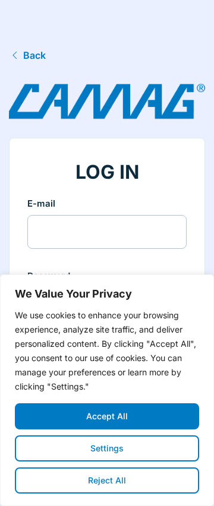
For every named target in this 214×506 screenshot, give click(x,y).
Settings (107, 448)
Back (34, 55)
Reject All (107, 480)
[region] (107, 390)
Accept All (107, 416)
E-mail (41, 203)
